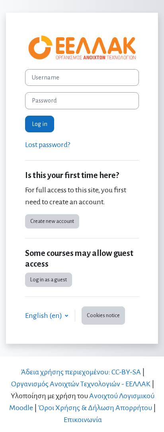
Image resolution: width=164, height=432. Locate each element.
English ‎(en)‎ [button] (44, 316)
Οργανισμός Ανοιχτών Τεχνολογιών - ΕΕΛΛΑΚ (80, 384)
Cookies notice (103, 315)
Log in (39, 124)
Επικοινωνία (83, 420)
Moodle (21, 408)
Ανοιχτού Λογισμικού (121, 396)
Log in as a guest (48, 280)
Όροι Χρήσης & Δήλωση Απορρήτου (95, 408)
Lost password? (47, 145)
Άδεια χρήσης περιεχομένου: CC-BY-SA (81, 372)
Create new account (52, 221)
